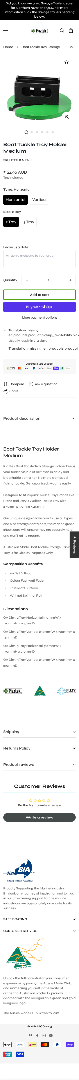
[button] (71, 30)
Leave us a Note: (16, 247)
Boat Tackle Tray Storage (41, 47)
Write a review (40, 817)
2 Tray (11, 221)
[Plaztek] (39, 30)
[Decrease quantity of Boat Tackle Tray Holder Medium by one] (27, 280)
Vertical (39, 199)
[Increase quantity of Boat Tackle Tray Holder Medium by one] (70, 280)
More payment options (39, 317)
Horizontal (15, 199)
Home (8, 47)
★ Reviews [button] (74, 545)
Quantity (10, 280)
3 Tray (28, 221)
